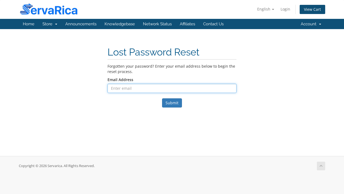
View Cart (312, 9)
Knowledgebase (120, 24)
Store (48, 24)
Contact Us (213, 24)
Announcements (80, 24)
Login (285, 9)
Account (309, 24)
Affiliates (187, 24)
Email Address (120, 79)
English (264, 9)
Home (28, 24)
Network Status (157, 24)
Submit (172, 102)
